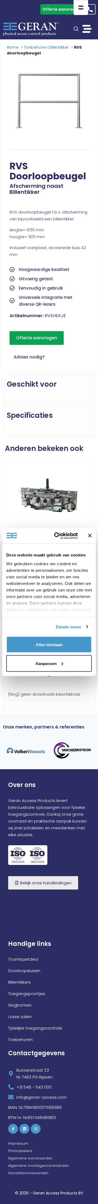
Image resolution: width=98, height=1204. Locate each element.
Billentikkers (19, 982)
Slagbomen (20, 1005)
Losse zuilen (20, 1016)
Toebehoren (20, 1039)
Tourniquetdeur (23, 959)
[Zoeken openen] (76, 28)
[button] (87, 29)
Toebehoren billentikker (46, 47)
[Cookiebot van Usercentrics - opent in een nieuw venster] (57, 535)
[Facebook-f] (13, 1129)
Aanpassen (46, 663)
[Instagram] (36, 1129)
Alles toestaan (49, 644)
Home (13, 47)
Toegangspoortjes (26, 993)
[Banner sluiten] (90, 536)
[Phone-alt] (90, 9)
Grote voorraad (20, 9)
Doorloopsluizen (24, 970)
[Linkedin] (24, 1129)
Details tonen (68, 626)
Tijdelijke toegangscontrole (35, 1028)
